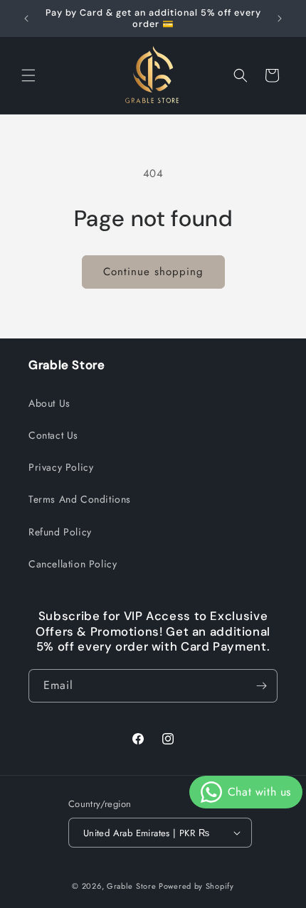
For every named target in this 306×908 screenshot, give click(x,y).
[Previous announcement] (26, 18)
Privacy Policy (60, 467)
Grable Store (131, 886)
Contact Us (53, 435)
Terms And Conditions (79, 499)
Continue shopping (153, 271)
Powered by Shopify (196, 886)
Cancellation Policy (72, 564)
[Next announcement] (279, 18)
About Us (49, 403)
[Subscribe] (261, 686)
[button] (28, 75)
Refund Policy (60, 532)
